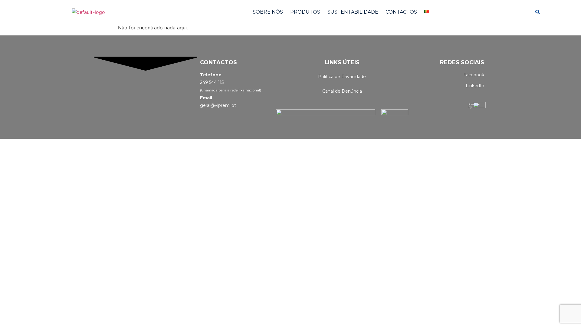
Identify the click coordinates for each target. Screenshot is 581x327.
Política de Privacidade (342, 76)
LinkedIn (475, 85)
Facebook (473, 75)
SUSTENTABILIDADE (352, 12)
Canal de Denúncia (342, 91)
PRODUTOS (305, 12)
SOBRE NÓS (268, 12)
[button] (428, 11)
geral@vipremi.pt (218, 105)
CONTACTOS (401, 12)
